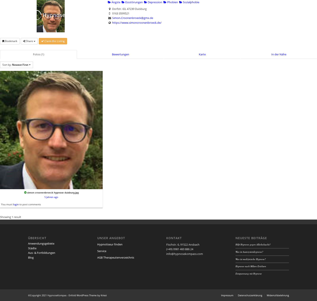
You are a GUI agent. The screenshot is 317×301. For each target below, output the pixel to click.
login (16, 204)
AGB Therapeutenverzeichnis (115, 257)
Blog (31, 257)
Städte (32, 248)
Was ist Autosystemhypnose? (249, 251)
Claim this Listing (54, 41)
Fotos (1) (38, 54)
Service (101, 251)
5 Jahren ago (51, 197)
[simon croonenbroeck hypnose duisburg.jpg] (51, 130)
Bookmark (10, 41)
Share (29, 41)
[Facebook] (285, 3)
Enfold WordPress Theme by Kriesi (88, 295)
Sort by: (15, 65)
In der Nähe (278, 54)
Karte (202, 54)
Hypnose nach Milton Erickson (250, 266)
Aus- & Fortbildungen (41, 253)
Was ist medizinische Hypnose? (250, 259)
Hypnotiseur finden (109, 244)
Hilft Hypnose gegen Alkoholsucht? (253, 244)
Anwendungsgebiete (41, 243)
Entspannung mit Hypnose (248, 273)
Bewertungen (120, 54)
